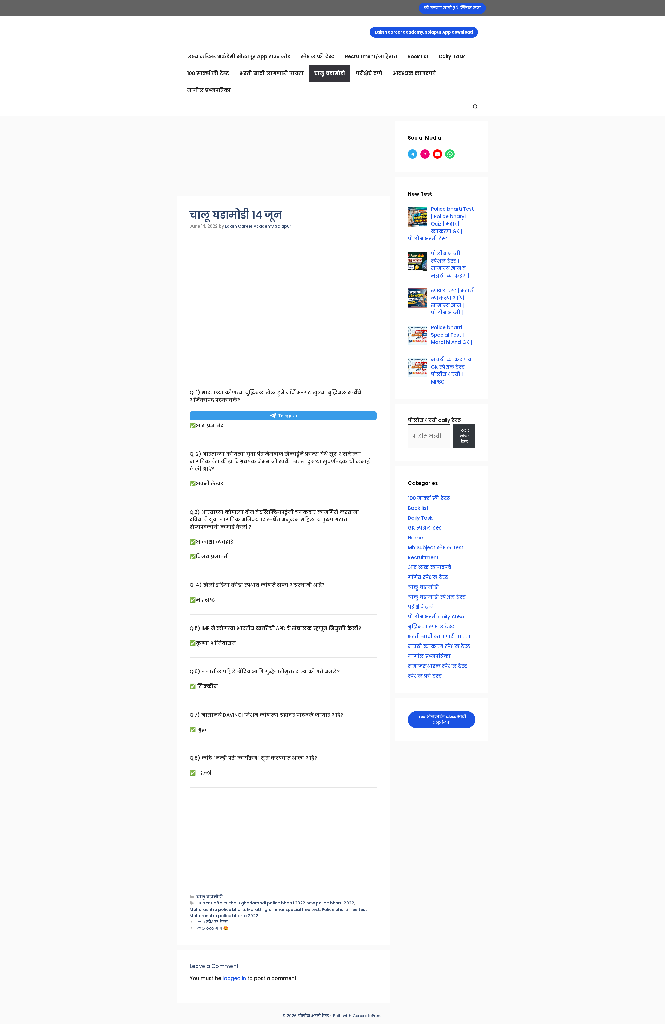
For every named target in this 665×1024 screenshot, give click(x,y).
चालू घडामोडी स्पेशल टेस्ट (437, 596)
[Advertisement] (283, 157)
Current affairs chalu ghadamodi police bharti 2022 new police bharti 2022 (275, 903)
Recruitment (423, 557)
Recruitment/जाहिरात (371, 56)
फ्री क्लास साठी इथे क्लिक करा (452, 8)
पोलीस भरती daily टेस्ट (434, 420)
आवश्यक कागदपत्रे (414, 73)
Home (415, 537)
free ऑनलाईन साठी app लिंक (441, 719)
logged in (234, 978)
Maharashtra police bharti (217, 910)
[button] (475, 107)
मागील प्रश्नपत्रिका (209, 90)
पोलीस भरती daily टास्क (436, 616)
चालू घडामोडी (329, 73)
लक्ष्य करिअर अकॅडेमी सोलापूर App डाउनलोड (238, 56)
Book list (418, 56)
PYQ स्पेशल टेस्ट (212, 922)
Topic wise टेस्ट (464, 436)
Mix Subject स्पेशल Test (435, 547)
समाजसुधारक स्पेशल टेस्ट (437, 666)
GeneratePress (368, 1016)
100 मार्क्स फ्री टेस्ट (208, 73)
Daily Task (452, 56)
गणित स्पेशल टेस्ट (428, 577)
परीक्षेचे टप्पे (369, 73)
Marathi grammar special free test (283, 910)
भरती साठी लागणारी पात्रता (272, 73)
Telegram (288, 416)
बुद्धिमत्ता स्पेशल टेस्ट (431, 626)
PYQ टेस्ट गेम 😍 (212, 928)
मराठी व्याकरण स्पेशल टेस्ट (439, 646)
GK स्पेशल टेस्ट (425, 527)
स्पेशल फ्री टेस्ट (318, 56)
